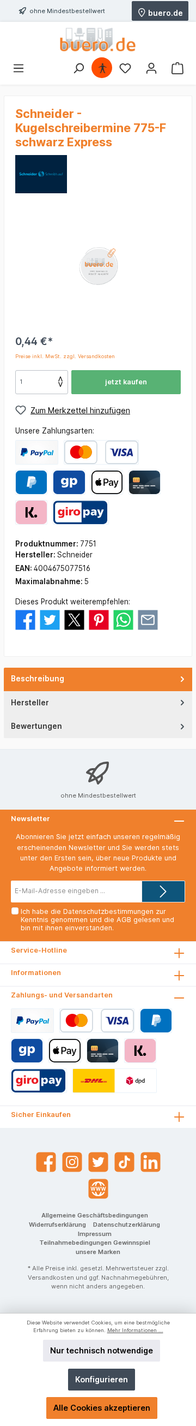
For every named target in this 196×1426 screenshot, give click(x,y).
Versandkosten (51, 1277)
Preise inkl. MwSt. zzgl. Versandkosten (65, 356)
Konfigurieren (101, 1379)
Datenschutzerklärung (126, 1224)
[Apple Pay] (107, 482)
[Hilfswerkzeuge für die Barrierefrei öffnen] (102, 68)
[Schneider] (41, 173)
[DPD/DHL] (114, 1080)
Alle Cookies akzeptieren (101, 1407)
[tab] (98, 679)
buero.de (164, 12)
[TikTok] (124, 1162)
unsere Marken (98, 1252)
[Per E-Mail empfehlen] (148, 619)
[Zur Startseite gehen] (98, 39)
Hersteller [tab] (30, 702)
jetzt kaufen (126, 382)
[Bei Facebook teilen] (25, 619)
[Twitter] (98, 1162)
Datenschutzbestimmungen (108, 911)
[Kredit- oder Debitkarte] (101, 452)
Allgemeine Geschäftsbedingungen (94, 1215)
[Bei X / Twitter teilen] (74, 619)
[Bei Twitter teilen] (50, 619)
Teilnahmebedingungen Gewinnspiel (94, 1242)
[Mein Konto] (151, 68)
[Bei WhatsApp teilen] (123, 619)
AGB (124, 920)
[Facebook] (46, 1162)
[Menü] (18, 68)
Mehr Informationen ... (135, 1330)
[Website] (98, 1189)
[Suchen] (78, 68)
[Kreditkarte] (144, 482)
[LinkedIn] (150, 1162)
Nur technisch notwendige (101, 1350)
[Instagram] (72, 1162)
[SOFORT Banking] (31, 512)
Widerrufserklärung (57, 1224)
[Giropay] (69, 482)
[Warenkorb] (177, 68)
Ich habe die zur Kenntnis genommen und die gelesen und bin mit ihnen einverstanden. (97, 919)
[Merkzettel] (125, 68)
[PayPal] (36, 452)
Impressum (95, 1234)
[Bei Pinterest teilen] (99, 619)
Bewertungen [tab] (36, 726)
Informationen (36, 973)
